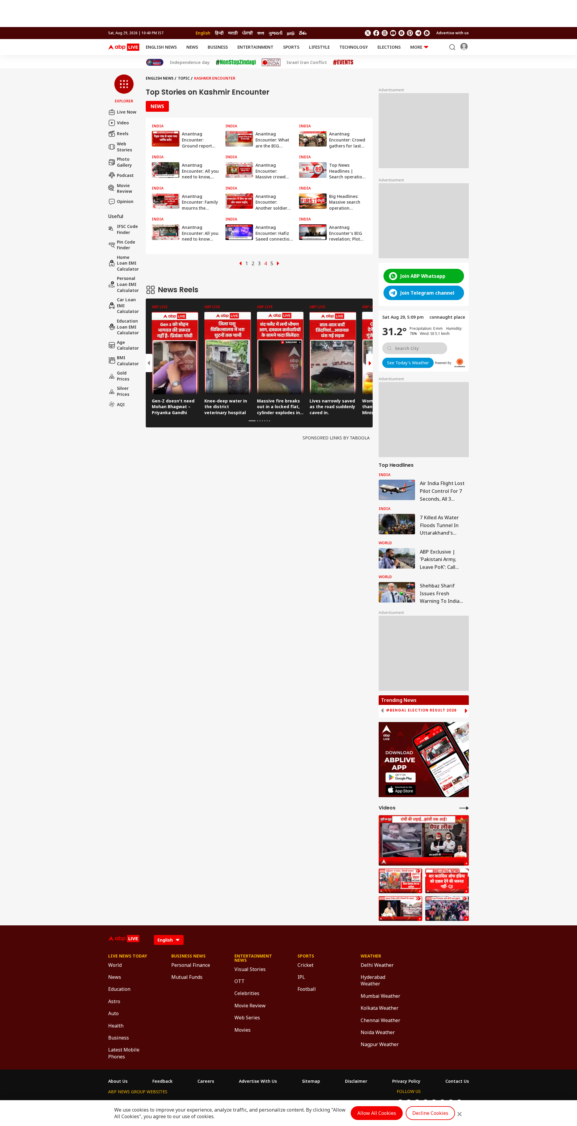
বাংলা (260, 33)
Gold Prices (123, 376)
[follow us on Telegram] (418, 33)
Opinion (125, 201)
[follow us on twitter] (367, 33)
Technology (353, 47)
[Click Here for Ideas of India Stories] (271, 62)
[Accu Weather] (459, 363)
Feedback (162, 1081)
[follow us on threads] (384, 33)
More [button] (416, 47)
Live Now (126, 112)
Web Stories (124, 147)
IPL (301, 977)
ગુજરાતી (275, 33)
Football (307, 989)
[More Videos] (464, 808)
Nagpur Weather (380, 1044)
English (203, 33)
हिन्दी (219, 33)
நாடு (291, 33)
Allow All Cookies (376, 1113)
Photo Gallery (124, 162)
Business (218, 47)
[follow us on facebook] (376, 33)
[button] (124, 89)
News (192, 47)
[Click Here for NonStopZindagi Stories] (236, 62)
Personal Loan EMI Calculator (128, 284)
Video (123, 123)
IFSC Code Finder (127, 229)
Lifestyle (319, 47)
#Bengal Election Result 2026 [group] (421, 710)
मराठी (233, 33)
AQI (121, 404)
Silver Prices (123, 391)
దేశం (303, 33)
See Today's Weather (408, 363)
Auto (113, 1013)
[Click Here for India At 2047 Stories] (155, 62)
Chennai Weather (380, 1020)
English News (161, 47)
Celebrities (246, 993)
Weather (371, 956)
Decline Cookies (430, 1113)
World (115, 965)
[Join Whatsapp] (426, 33)
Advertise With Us (258, 1081)
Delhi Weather (377, 965)
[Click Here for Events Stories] (343, 62)
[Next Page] (278, 263)
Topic (184, 78)
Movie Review (124, 188)
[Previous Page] (240, 263)
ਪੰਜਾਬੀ (247, 33)
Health (116, 1025)
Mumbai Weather (380, 996)
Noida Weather (378, 1032)
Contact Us (457, 1081)
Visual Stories (250, 969)
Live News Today (127, 956)
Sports (291, 47)
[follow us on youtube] (393, 33)
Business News (188, 956)
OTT (239, 981)
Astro (114, 1001)
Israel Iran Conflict (306, 62)
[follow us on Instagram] (401, 33)
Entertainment (255, 47)
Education (119, 989)
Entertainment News (253, 958)
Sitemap (311, 1081)
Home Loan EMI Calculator (128, 263)
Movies (242, 1030)
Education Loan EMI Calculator (128, 326)
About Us (117, 1081)
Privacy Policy (406, 1081)
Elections (389, 47)
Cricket (305, 965)
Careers (205, 1081)
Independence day (190, 62)
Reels (122, 133)
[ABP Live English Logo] (123, 47)
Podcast (125, 175)
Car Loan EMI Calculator (128, 305)
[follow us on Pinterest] (410, 33)
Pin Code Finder (126, 244)
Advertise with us (452, 32)
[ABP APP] (401, 777)
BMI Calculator (128, 360)
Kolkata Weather (379, 1008)
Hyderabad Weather (373, 980)
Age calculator (128, 345)
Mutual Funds (187, 977)
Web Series (247, 1017)
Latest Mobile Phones (123, 1053)
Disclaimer (356, 1081)
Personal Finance (190, 965)
